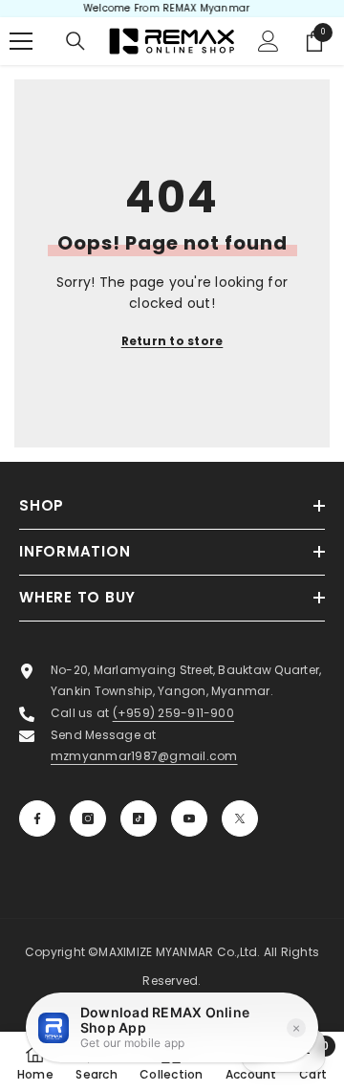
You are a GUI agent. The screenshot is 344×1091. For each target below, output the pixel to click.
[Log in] (268, 41)
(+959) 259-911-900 (173, 713)
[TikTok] (138, 818)
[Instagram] (88, 818)
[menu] (21, 41)
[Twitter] (240, 818)
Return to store (172, 341)
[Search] (75, 41)
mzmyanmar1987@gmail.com (144, 756)
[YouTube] (189, 818)
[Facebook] (37, 818)
